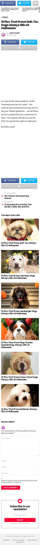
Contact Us (20, 542)
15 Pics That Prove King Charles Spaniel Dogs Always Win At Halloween (17, 345)
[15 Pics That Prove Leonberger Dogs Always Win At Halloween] (20, 296)
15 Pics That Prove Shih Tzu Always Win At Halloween (18, 244)
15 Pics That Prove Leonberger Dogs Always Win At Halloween (19, 312)
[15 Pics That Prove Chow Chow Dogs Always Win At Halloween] (20, 363)
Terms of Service (18, 540)
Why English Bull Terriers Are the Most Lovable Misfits (31, 9)
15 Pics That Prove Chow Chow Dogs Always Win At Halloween (19, 378)
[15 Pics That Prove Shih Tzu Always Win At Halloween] (20, 230)
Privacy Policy (32, 540)
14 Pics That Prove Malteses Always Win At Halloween (19, 410)
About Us (6, 540)
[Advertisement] (20, 75)
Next (39, 10)
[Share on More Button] (19, 47)
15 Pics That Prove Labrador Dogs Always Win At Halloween (18, 277)
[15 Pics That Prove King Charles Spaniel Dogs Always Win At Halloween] (20, 329)
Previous (1, 10)
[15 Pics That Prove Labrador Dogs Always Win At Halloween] (20, 261)
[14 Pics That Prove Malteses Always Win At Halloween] (20, 395)
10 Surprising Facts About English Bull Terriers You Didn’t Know (10, 9)
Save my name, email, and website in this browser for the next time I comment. (19, 481)
